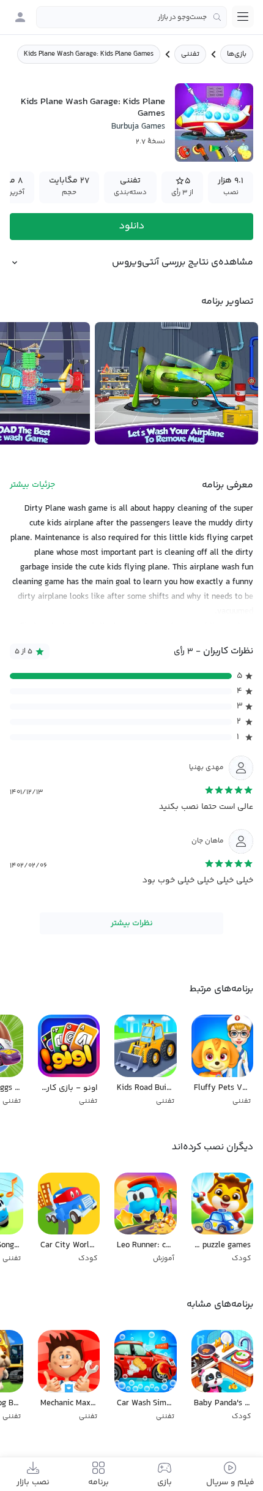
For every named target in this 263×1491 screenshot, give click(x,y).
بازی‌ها (236, 54)
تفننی (190, 54)
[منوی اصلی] (243, 17)
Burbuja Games (138, 126)
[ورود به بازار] (20, 17)
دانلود (131, 226)
